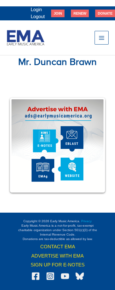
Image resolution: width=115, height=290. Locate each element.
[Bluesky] (79, 276)
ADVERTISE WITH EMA (57, 255)
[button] (58, 13)
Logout (38, 16)
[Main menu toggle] (102, 38)
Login (36, 9)
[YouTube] (65, 276)
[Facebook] (35, 276)
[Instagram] (50, 276)
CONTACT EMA (57, 246)
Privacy (86, 221)
